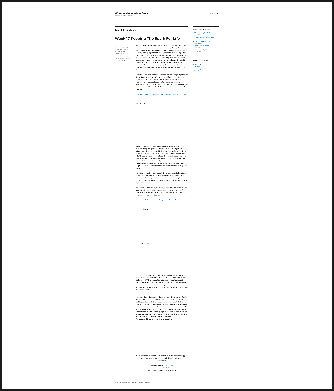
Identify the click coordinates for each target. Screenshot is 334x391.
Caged (123, 47)
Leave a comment (120, 63)
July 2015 (196, 64)
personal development (121, 57)
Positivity (127, 58)
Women (124, 60)
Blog (217, 13)
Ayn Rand (117, 47)
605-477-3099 (168, 365)
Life (116, 55)
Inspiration (118, 53)
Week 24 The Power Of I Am (202, 41)
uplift (120, 60)
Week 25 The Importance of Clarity (204, 37)
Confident (125, 49)
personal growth (119, 58)
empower (117, 51)
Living (119, 55)
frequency (124, 51)
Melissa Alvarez (125, 55)
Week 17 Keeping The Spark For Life (147, 38)
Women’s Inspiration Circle (132, 13)
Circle (126, 47)
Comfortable (118, 49)
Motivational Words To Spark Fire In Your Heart (162, 200)
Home (211, 13)
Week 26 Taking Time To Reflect (203, 33)
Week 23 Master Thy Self (201, 45)
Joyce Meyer (124, 53)
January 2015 (198, 70)
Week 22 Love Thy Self (200, 50)
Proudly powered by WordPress (141, 383)
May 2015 (197, 68)
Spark (116, 60)
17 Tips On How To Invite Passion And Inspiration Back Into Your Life (162, 94)
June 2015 (197, 66)
